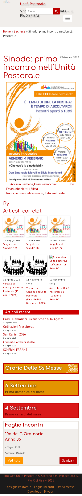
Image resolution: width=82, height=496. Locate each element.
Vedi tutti (14, 460)
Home (7, 31)
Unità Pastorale (54, 193)
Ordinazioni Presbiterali (18, 327)
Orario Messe (65, 487)
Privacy (48, 491)
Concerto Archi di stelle (19, 342)
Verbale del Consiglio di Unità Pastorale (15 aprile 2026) (13, 289)
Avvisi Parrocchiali (45, 184)
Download (34, 491)
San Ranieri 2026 (14, 334)
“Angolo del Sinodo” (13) (10, 246)
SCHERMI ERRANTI (16, 350)
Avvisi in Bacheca (21, 184)
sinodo (38, 193)
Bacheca (19, 31)
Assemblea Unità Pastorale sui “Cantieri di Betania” (59, 293)
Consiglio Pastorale (18, 487)
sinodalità (27, 193)
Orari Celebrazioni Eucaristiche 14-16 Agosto (33, 319)
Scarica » (68, 460)
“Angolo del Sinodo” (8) (33, 246)
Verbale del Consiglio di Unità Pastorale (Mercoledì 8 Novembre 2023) (36, 295)
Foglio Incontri (44, 487)
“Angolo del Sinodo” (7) (56, 246)
